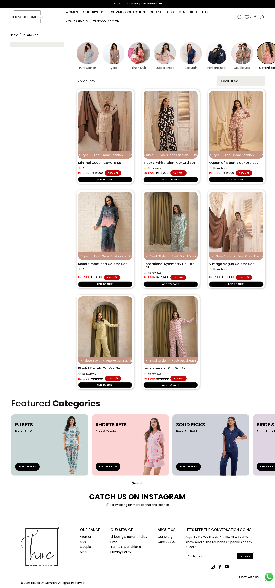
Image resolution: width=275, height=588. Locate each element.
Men (83, 552)
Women (86, 537)
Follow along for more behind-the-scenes (139, 504)
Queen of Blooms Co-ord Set (233, 163)
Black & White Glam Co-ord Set (169, 163)
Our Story (165, 537)
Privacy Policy (120, 552)
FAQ (113, 542)
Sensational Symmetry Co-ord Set (169, 265)
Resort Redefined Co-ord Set (102, 264)
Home (14, 35)
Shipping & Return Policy (128, 537)
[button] (71, 12)
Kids (83, 542)
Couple (85, 547)
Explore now (27, 466)
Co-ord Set (29, 35)
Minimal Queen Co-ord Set (100, 163)
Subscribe (245, 556)
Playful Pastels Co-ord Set (100, 368)
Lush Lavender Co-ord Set (165, 368)
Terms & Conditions (125, 547)
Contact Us (166, 542)
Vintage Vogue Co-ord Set (231, 264)
